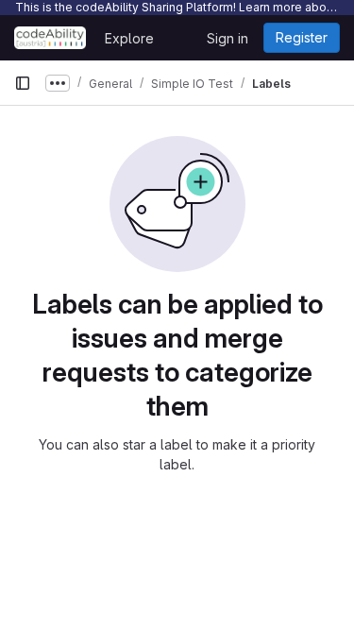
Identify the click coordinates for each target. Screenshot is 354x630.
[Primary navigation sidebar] (23, 83)
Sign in (227, 38)
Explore (129, 38)
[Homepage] (50, 38)
